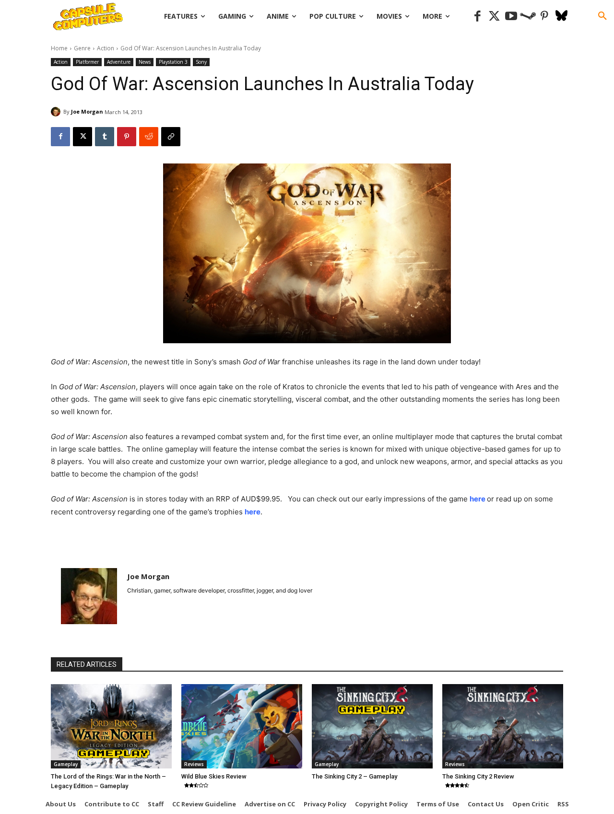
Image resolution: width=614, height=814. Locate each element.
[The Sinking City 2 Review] (502, 726)
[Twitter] (494, 17)
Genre (82, 48)
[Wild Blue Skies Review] (241, 726)
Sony (201, 61)
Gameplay (66, 764)
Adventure (118, 61)
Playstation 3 (173, 61)
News (145, 61)
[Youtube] (511, 17)
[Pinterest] (545, 17)
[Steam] (528, 17)
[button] (602, 16)
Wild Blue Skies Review (214, 776)
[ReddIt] (148, 136)
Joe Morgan (87, 111)
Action (105, 48)
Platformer (87, 61)
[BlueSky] (561, 17)
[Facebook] (478, 17)
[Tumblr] (104, 136)
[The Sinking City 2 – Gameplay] (372, 726)
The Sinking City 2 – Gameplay (354, 776)
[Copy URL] (170, 136)
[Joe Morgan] (57, 111)
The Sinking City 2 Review (478, 776)
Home (59, 48)
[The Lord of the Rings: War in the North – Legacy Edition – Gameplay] (111, 726)
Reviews (194, 764)
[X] (82, 136)
